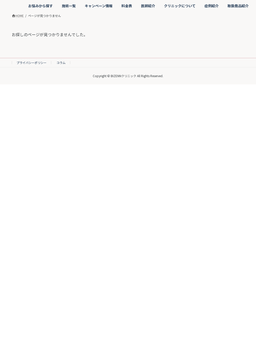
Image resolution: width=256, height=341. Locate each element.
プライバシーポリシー (31, 62)
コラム (61, 62)
